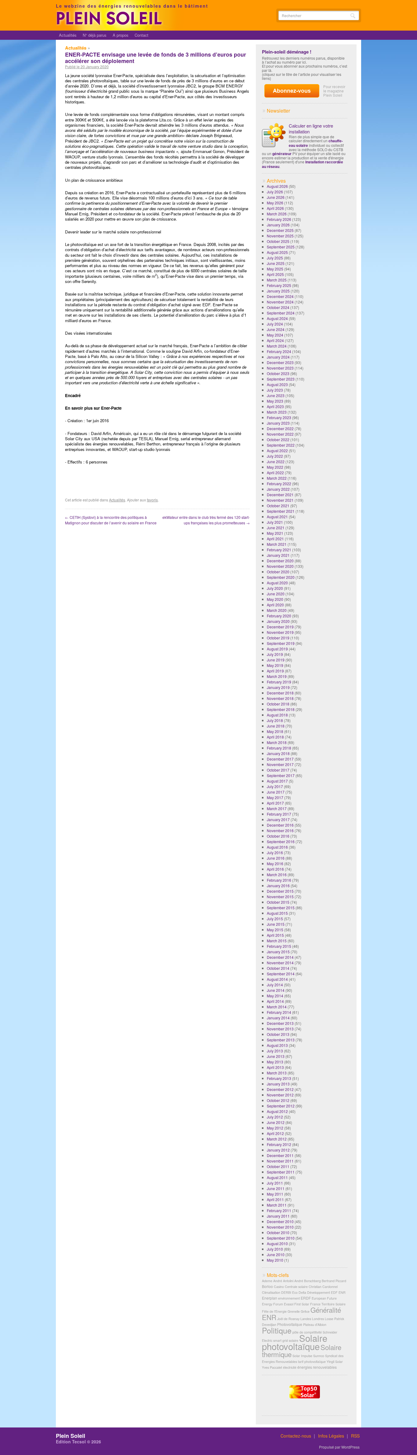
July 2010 (275, 1249)
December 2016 (280, 825)
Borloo (267, 1286)
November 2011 (280, 1160)
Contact (141, 35)
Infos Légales (331, 1435)
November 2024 (280, 301)
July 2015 (275, 918)
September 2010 (281, 1238)
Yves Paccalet (272, 1367)
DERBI (286, 1292)
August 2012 (277, 1111)
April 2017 (275, 803)
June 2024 (276, 329)
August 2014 (277, 979)
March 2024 (277, 345)
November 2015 (280, 896)
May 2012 (275, 1127)
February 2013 (279, 1078)
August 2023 (277, 384)
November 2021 (280, 500)
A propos (121, 35)
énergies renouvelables (317, 1367)
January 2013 (278, 1083)
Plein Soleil (70, 1436)
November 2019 (280, 632)
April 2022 (275, 472)
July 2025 (275, 257)
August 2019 (277, 648)
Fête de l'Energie (274, 1311)
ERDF (306, 1298)
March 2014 (277, 1006)
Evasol (288, 1304)
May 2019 (275, 665)
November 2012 (280, 1094)
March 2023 (277, 412)
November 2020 (280, 566)
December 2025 (280, 230)
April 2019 (275, 670)
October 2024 (278, 307)
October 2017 (278, 769)
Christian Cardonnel (323, 1286)
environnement (289, 1298)
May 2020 (275, 599)
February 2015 (279, 946)
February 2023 (279, 417)
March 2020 (277, 610)
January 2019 (278, 687)
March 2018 (277, 742)
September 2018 (281, 709)
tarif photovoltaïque (312, 1361)
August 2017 (277, 780)
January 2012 (278, 1149)
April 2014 (275, 1001)
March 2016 (277, 874)
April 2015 (275, 935)
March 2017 (277, 808)
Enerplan (269, 1298)
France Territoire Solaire (328, 1304)
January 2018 (278, 753)
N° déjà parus (95, 35)
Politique (277, 1330)
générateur (282, 153)
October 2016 (278, 836)
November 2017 (280, 764)
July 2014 (275, 984)
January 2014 (278, 1017)
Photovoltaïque (289, 1324)
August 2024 (277, 318)
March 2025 (277, 279)
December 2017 (280, 758)
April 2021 (275, 538)
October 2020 (278, 571)
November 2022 (280, 434)
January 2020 (278, 621)
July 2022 (275, 456)
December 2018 (280, 692)
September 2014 (281, 973)
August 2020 (277, 582)
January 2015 (278, 951)
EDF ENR (338, 1292)
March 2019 (277, 676)
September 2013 (281, 1039)
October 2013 (278, 1034)
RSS (355, 1435)
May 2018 (275, 731)
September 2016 (281, 841)
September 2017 (281, 775)
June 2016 (276, 858)
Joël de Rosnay (288, 1318)
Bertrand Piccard (334, 1280)
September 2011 (281, 1171)
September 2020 (281, 577)
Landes (305, 1318)
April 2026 (275, 208)
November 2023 (280, 367)
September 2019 (281, 643)
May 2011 (275, 1193)
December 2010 (280, 1221)
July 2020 (275, 588)
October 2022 (278, 439)
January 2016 (278, 885)
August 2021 (277, 516)
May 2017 (275, 797)
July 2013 (275, 1050)
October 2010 (278, 1232)
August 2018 (277, 714)
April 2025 (275, 274)
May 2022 (275, 467)
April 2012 (275, 1133)
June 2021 (276, 527)
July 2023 (275, 390)
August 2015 (277, 913)
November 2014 (280, 962)
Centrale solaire (296, 1286)
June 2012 (276, 1122)
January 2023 (278, 423)
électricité (289, 1367)
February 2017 (279, 814)
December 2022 (280, 428)
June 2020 (276, 593)
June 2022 (276, 461)
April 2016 (275, 869)
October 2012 (278, 1100)
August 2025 (277, 252)
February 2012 (279, 1144)
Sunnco (318, 1355)
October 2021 (278, 505)
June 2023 (276, 395)
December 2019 (280, 626)
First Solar (301, 1304)
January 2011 (278, 1216)
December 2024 (280, 296)
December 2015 (280, 891)
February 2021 (279, 549)
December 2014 (280, 957)
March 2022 (277, 478)
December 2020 (280, 560)
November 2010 (280, 1227)
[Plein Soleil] (110, 23)
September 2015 (281, 907)
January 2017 (278, 819)
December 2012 (280, 1089)
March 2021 (277, 544)
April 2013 (275, 1067)
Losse (329, 1318)
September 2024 (281, 312)
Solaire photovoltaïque (294, 1342)
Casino (279, 1286)
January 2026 (278, 224)
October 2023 (278, 373)
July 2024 (275, 323)
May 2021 (275, 533)
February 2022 (279, 483)
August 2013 (277, 1045)
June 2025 (276, 263)
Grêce (305, 1311)
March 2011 (277, 1205)
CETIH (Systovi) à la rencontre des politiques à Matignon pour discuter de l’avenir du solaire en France (111, 520)
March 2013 (277, 1072)
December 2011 (280, 1155)
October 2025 (278, 241)
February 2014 (279, 1012)
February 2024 (279, 351)
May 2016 (275, 863)
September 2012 (281, 1105)
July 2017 (275, 786)
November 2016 (280, 830)
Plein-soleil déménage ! (286, 51)
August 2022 (277, 450)
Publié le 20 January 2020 (87, 66)
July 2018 (275, 720)
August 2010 (277, 1243)
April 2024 (275, 340)
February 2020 (279, 615)
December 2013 (280, 1023)
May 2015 (275, 929)
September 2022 (281, 445)
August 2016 (277, 847)
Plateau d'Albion (314, 1324)
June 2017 (276, 791)
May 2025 (275, 268)
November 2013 (280, 1028)
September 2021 (281, 511)
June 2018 (276, 725)
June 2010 (276, 1254)
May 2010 (275, 1260)
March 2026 (277, 213)
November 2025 (280, 235)
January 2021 (278, 555)
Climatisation (271, 1292)
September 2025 (281, 246)
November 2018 (280, 698)
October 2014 (278, 968)
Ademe (267, 1280)
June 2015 (276, 924)
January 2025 (278, 290)
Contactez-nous (296, 1435)
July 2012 (275, 1116)
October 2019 (278, 637)
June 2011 (276, 1188)
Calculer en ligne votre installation (311, 128)
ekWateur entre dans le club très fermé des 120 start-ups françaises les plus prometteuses (206, 520)
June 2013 (276, 1056)
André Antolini (283, 1280)
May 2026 (275, 202)
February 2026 (279, 219)
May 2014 (275, 995)
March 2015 (277, 940)
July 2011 (275, 1182)
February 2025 (279, 285)
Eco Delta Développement (311, 1292)
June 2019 (276, 659)
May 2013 (275, 1061)
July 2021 (275, 522)
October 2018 (278, 703)
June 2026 (276, 197)
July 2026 (275, 191)
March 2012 (277, 1138)
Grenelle (294, 1311)
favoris (152, 499)
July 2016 (275, 852)
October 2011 (278, 1166)
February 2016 (279, 880)
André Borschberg (307, 1280)
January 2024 (278, 356)
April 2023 (275, 406)
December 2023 (280, 362)
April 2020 (275, 604)
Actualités (68, 35)
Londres (318, 1318)
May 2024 (275, 334)
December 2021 (280, 494)
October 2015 (278, 902)
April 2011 (275, 1199)
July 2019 (275, 654)
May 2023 (275, 401)
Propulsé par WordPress (339, 1447)
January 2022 (278, 489)
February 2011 (279, 1210)
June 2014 (276, 990)
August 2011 (277, 1177)
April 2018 (275, 736)
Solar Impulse (302, 1355)
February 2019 (279, 681)
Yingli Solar (335, 1361)
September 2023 (281, 378)
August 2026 (277, 186)
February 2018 (279, 747)
